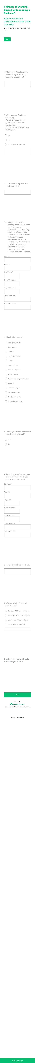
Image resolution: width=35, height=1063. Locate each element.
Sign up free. (27, 707)
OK (7, 39)
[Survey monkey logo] (17, 704)
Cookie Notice (20, 717)
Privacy (13, 717)
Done (17, 695)
